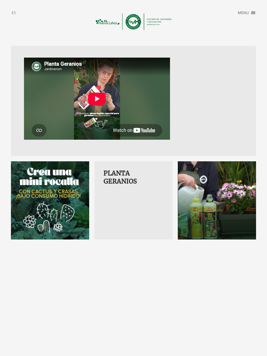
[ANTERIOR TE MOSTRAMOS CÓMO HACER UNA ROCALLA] (50, 200)
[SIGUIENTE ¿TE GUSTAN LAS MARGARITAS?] (217, 200)
